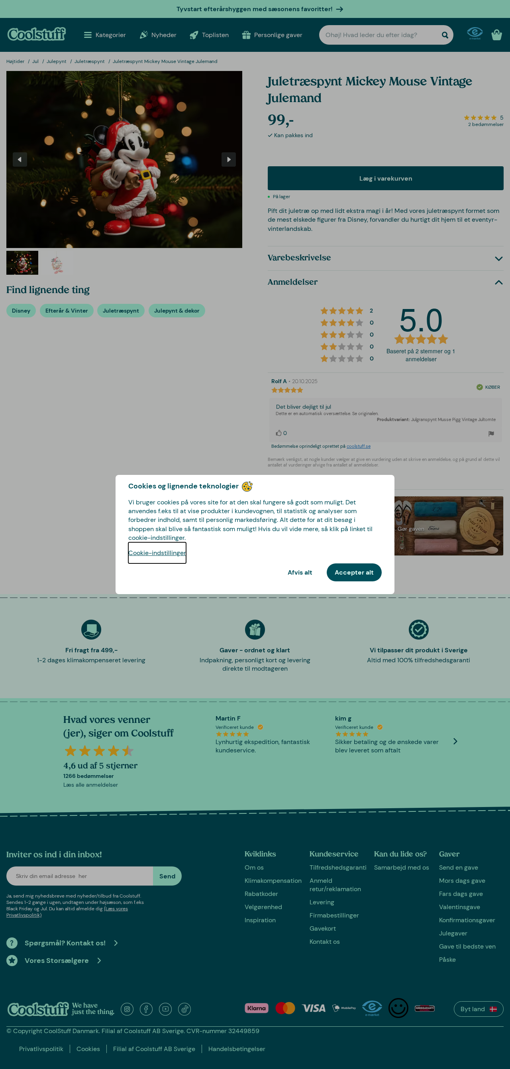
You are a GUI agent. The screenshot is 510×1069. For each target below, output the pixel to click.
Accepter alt (354, 572)
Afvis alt (300, 572)
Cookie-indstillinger (157, 553)
